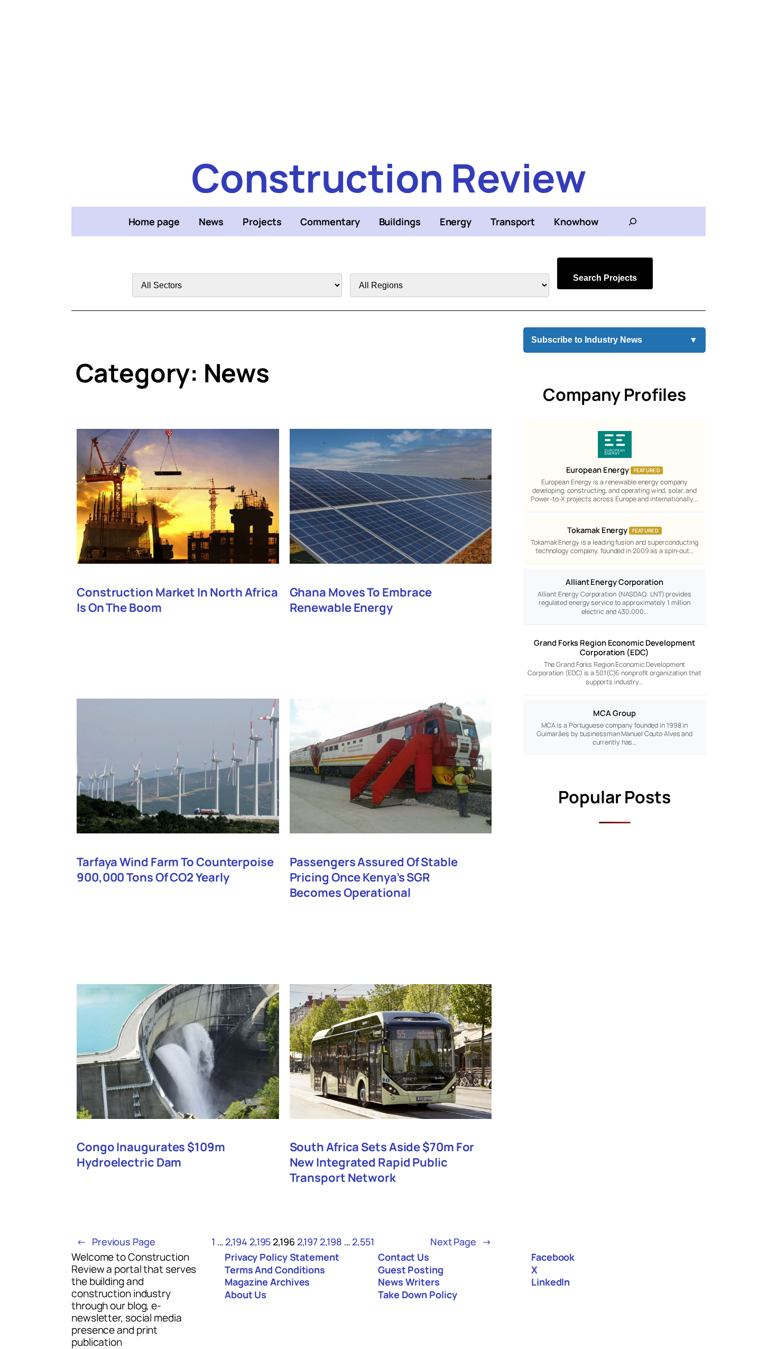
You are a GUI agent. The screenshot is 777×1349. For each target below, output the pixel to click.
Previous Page (116, 1241)
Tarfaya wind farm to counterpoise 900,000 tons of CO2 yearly (175, 870)
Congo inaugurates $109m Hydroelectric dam (151, 1155)
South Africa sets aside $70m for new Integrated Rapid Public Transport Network (382, 1163)
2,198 (331, 1241)
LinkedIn (550, 1281)
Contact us (403, 1257)
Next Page (461, 1241)
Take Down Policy (417, 1294)
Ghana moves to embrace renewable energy (361, 600)
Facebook (553, 1257)
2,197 (307, 1241)
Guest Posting (410, 1269)
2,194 (236, 1241)
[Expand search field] (632, 221)
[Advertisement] (388, 74)
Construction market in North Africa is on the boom (177, 600)
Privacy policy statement (282, 1257)
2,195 (260, 1241)
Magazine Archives (267, 1281)
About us (245, 1294)
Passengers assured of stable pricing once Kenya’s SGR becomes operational (374, 878)
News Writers (409, 1281)
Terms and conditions (275, 1269)
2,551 (363, 1241)
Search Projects (605, 277)
